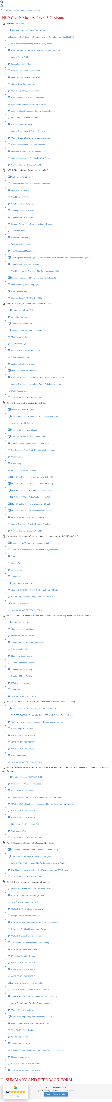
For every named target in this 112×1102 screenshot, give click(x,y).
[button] (1, 3)
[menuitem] (1, 6)
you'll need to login (67, 1090)
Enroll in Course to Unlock (56, 1094)
